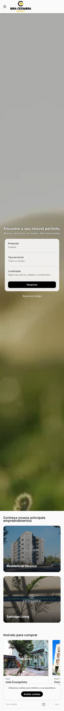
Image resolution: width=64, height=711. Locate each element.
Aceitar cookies (32, 694)
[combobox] (25, 261)
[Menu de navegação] (4, 6)
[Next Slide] (58, 599)
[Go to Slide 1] (24, 672)
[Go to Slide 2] (26, 671)
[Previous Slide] (5, 599)
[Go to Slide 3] (28, 671)
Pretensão (13, 243)
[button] (32, 549)
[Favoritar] (43, 704)
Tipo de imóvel (16, 257)
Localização (14, 271)
